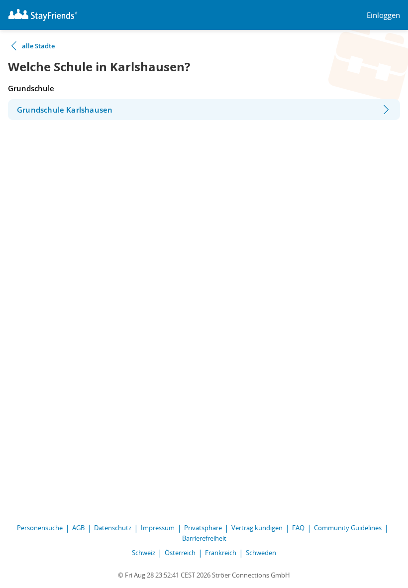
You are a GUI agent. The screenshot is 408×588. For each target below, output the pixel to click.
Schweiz (143, 552)
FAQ (298, 527)
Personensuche (40, 527)
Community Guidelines (348, 527)
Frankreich (220, 552)
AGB (78, 527)
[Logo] (43, 15)
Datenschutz (112, 527)
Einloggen (383, 15)
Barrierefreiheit (204, 538)
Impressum (158, 527)
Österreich (180, 552)
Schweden (261, 552)
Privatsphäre (203, 527)
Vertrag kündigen (257, 527)
